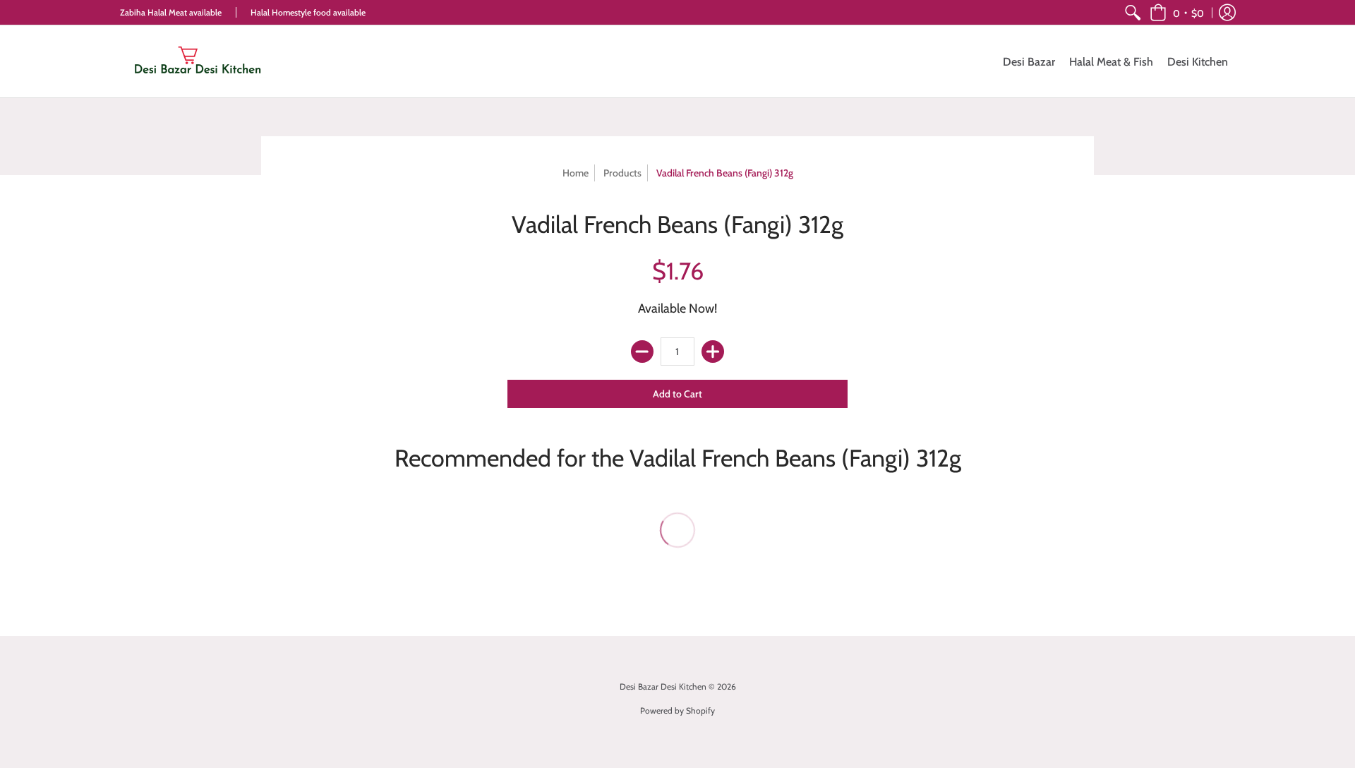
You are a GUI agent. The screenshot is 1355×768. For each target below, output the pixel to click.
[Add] (712, 351)
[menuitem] (1132, 12)
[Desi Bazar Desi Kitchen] (197, 61)
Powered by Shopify (677, 710)
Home (575, 173)
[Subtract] (642, 351)
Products (622, 173)
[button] (1176, 12)
